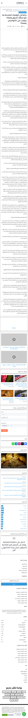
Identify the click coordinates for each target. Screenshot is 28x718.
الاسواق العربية (23, 519)
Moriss (23, 26)
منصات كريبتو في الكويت (22, 653)
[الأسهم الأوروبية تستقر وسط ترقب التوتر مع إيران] (21, 393)
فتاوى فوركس (23, 528)
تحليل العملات (24, 568)
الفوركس (24, 524)
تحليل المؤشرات (24, 572)
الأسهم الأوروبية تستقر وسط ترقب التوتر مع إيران (21, 398)
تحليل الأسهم (24, 564)
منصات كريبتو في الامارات (22, 651)
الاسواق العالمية (16, 9)
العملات (24, 506)
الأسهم (24, 517)
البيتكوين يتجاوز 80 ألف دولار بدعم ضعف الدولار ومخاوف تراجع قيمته (7, 399)
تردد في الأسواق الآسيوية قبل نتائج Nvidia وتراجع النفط (7, 384)
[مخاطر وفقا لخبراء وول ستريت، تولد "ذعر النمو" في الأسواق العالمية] (14, 339)
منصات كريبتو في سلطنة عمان (21, 658)
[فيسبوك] (25, 443)
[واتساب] (13, 443)
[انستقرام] (19, 443)
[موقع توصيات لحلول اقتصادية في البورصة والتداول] (20, 3)
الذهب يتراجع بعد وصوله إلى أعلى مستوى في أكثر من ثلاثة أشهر (14, 466)
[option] (14, 460)
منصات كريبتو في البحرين (22, 655)
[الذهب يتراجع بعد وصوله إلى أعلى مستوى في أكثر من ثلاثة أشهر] (14, 460)
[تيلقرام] (16, 443)
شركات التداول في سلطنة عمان (21, 598)
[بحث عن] (26, 3)
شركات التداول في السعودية (21, 592)
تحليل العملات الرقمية (23, 570)
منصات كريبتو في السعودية (21, 649)
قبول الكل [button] (5, 715)
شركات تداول (23, 521)
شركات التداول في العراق (22, 601)
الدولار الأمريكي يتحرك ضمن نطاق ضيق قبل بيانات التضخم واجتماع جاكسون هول (21, 385)
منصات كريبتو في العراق (22, 660)
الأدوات (24, 526)
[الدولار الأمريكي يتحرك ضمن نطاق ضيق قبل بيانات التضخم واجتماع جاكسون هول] (21, 378)
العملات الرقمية (23, 515)
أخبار (26, 669)
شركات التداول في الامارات (22, 594)
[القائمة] (1, 3)
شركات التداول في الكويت (22, 596)
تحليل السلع (25, 566)
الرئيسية (24, 9)
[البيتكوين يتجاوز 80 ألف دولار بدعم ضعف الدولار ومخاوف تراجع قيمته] (7, 393)
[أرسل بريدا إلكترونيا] (21, 26)
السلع (25, 512)
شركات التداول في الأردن (22, 603)
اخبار (21, 9)
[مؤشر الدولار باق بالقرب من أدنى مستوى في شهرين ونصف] (14, 357)
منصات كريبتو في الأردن (22, 662)
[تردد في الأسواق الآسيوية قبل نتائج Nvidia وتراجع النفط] (7, 378)
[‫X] (22, 443)
